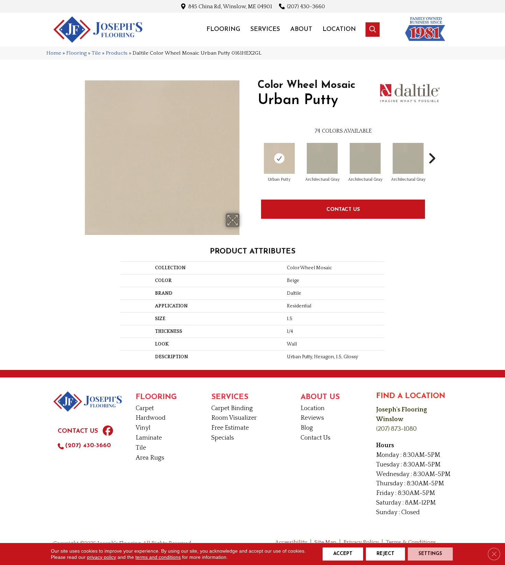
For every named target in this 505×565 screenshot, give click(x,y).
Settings (430, 553)
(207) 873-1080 (396, 429)
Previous (254, 148)
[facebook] (107, 432)
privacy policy (101, 557)
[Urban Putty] (279, 158)
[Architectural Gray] (322, 158)
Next (432, 148)
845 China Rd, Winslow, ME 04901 (230, 6)
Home (53, 53)
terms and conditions (158, 557)
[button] (373, 29)
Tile (96, 53)
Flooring (76, 53)
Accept (342, 553)
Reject (385, 553)
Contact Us (343, 209)
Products (116, 53)
